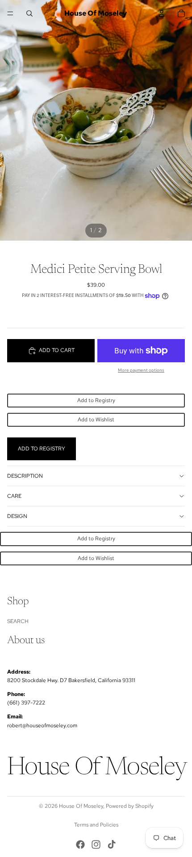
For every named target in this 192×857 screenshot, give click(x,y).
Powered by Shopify (130, 806)
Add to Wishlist (96, 419)
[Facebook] (80, 844)
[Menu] (10, 13)
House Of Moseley (81, 806)
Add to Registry (96, 400)
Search (18, 621)
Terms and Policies (96, 824)
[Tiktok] (111, 844)
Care (14, 496)
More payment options (141, 370)
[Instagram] (96, 844)
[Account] (161, 13)
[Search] (29, 13)
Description (25, 475)
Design (17, 516)
